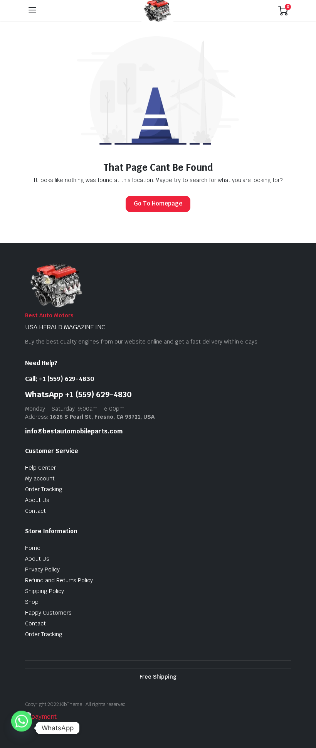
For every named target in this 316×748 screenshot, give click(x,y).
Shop (32, 601)
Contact (35, 510)
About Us (37, 500)
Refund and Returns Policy (59, 580)
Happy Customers (48, 612)
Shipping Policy (44, 591)
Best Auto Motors (49, 315)
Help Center (40, 467)
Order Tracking (43, 489)
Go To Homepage (158, 203)
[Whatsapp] (21, 728)
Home (32, 547)
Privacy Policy (42, 569)
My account (40, 478)
